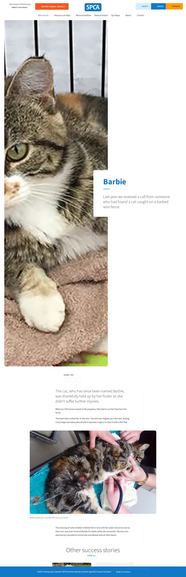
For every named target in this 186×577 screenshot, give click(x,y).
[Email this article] (72, 379)
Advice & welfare (83, 15)
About (128, 15)
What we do (43, 15)
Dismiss (152, 572)
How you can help (62, 15)
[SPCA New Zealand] (93, 7)
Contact (140, 15)
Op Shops (115, 15)
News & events (101, 15)
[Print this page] (57, 379)
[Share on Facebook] (66, 379)
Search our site (148, 15)
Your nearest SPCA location (20, 4)
